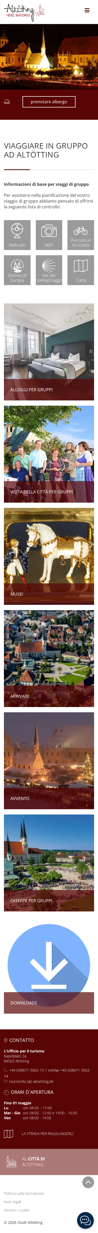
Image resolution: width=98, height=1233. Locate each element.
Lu (6, 1107)
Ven (7, 1117)
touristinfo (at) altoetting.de (31, 1081)
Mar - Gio (12, 1112)
